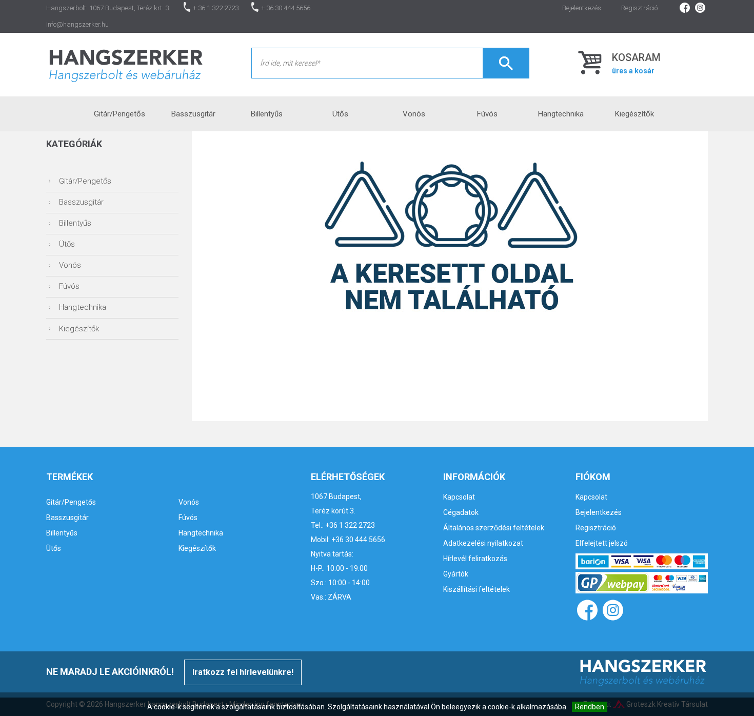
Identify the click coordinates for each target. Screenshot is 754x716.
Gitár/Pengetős (119, 113)
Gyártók (455, 574)
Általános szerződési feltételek (493, 528)
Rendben (589, 707)
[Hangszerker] (125, 64)
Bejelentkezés (581, 8)
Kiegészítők (634, 113)
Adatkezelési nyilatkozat (483, 543)
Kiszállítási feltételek (476, 589)
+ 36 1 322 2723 (216, 8)
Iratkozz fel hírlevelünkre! (242, 672)
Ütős (340, 113)
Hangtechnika (561, 113)
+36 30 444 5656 (358, 539)
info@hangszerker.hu (77, 24)
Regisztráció (639, 8)
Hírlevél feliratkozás (475, 558)
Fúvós (487, 113)
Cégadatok (461, 512)
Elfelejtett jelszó (602, 543)
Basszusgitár (193, 113)
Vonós (414, 113)
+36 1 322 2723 (350, 525)
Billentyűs (267, 113)
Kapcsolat (459, 497)
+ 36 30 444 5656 (285, 8)
